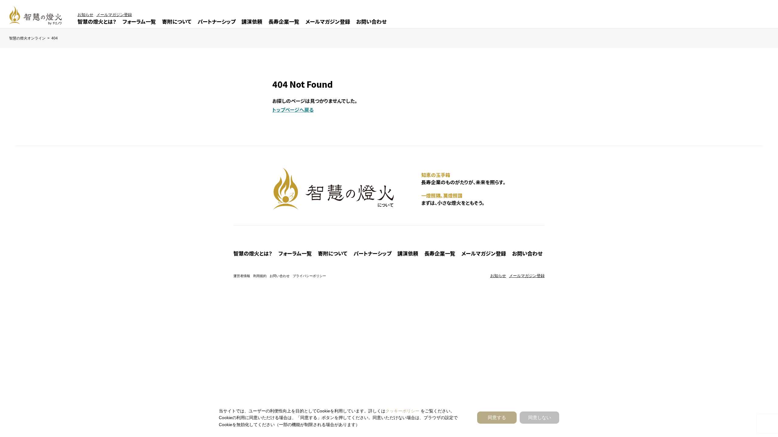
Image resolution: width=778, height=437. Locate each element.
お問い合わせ (371, 21)
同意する (497, 417)
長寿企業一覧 (283, 21)
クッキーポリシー (402, 410)
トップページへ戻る (293, 109)
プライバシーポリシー (309, 276)
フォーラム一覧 (139, 21)
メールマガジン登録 (327, 21)
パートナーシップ (217, 21)
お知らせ (85, 14)
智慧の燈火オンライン (27, 38)
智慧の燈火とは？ (96, 21)
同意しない (539, 417)
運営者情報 (241, 276)
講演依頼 (252, 21)
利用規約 (260, 276)
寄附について (176, 21)
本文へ (398, 219)
